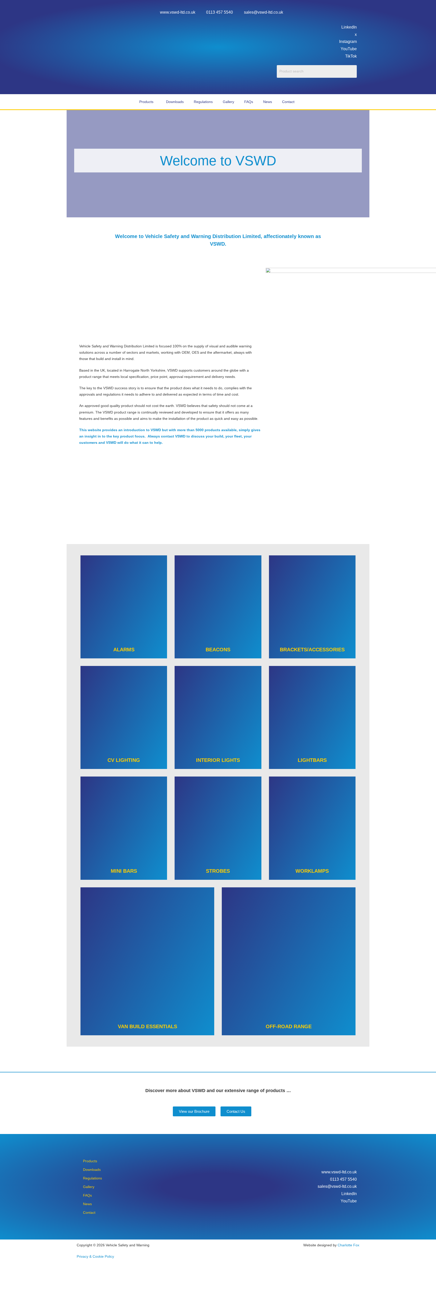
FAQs (248, 102)
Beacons (218, 649)
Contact (288, 102)
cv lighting (123, 760)
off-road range (289, 1026)
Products (146, 102)
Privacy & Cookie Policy (95, 1256)
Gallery (228, 102)
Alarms (123, 649)
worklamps (312, 871)
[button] (147, 102)
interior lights (218, 760)
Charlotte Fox (348, 1245)
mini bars (124, 871)
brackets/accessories (312, 649)
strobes (218, 871)
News (267, 102)
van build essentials (147, 1026)
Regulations (203, 102)
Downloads (175, 102)
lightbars (312, 760)
